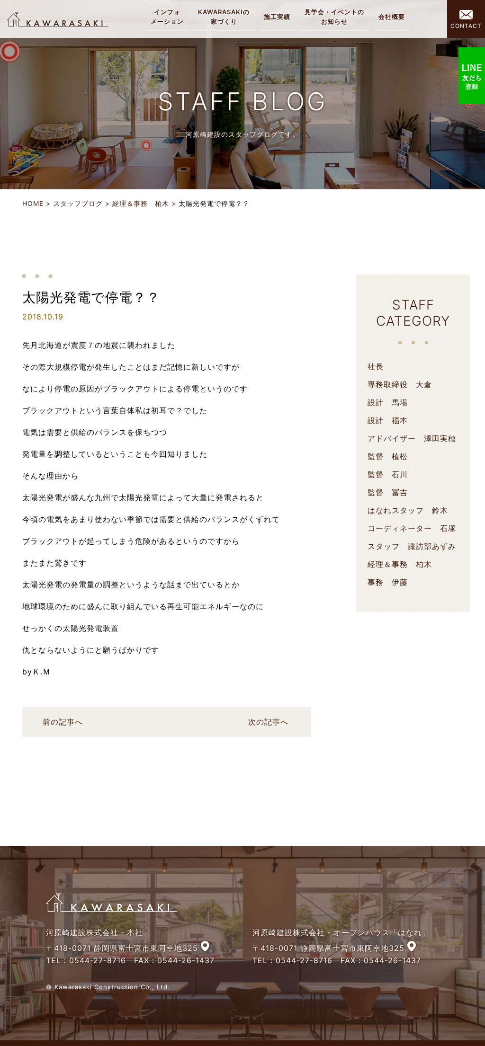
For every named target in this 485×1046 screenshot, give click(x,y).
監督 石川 (388, 474)
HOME (33, 203)
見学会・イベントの (334, 16)
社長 (376, 366)
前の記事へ (63, 722)
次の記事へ (268, 722)
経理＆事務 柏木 (140, 203)
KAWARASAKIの (224, 16)
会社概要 (391, 16)
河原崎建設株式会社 (57, 19)
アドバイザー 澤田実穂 (412, 438)
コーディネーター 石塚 (412, 528)
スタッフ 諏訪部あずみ (412, 546)
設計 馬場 (388, 402)
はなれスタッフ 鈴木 (408, 510)
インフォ (167, 16)
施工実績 (277, 16)
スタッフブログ (78, 203)
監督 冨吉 (388, 492)
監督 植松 (388, 456)
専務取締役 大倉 (400, 384)
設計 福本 (388, 420)
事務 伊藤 (388, 582)
